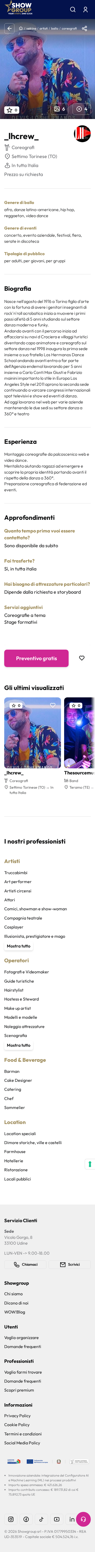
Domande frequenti (22, 1346)
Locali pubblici (17, 1179)
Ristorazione (16, 1169)
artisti (44, 28)
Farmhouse (15, 1151)
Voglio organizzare (21, 1337)
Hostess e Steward (21, 999)
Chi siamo (13, 1293)
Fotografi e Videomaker (26, 971)
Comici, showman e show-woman (35, 908)
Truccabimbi (15, 872)
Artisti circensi (17, 890)
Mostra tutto (18, 946)
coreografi (69, 28)
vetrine (31, 28)
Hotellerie (13, 1160)
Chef (8, 1098)
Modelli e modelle (20, 1017)
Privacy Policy (17, 1415)
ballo (54, 28)
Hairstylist (13, 990)
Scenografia (15, 1035)
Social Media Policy (22, 1442)
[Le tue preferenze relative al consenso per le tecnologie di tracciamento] (90, 1164)
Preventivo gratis (36, 658)
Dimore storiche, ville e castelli (33, 1142)
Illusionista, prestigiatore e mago (34, 936)
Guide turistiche (19, 981)
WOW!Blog (14, 1312)
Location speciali (20, 1133)
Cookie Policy (17, 1424)
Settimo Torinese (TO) (34, 156)
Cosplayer (13, 927)
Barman (12, 1071)
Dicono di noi (16, 1303)
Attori (9, 899)
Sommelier (14, 1107)
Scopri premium (19, 1390)
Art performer (18, 881)
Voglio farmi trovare (23, 1372)
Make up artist (17, 1008)
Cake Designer (18, 1080)
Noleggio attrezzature (24, 1026)
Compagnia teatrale (23, 918)
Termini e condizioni (23, 1433)
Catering (12, 1089)
